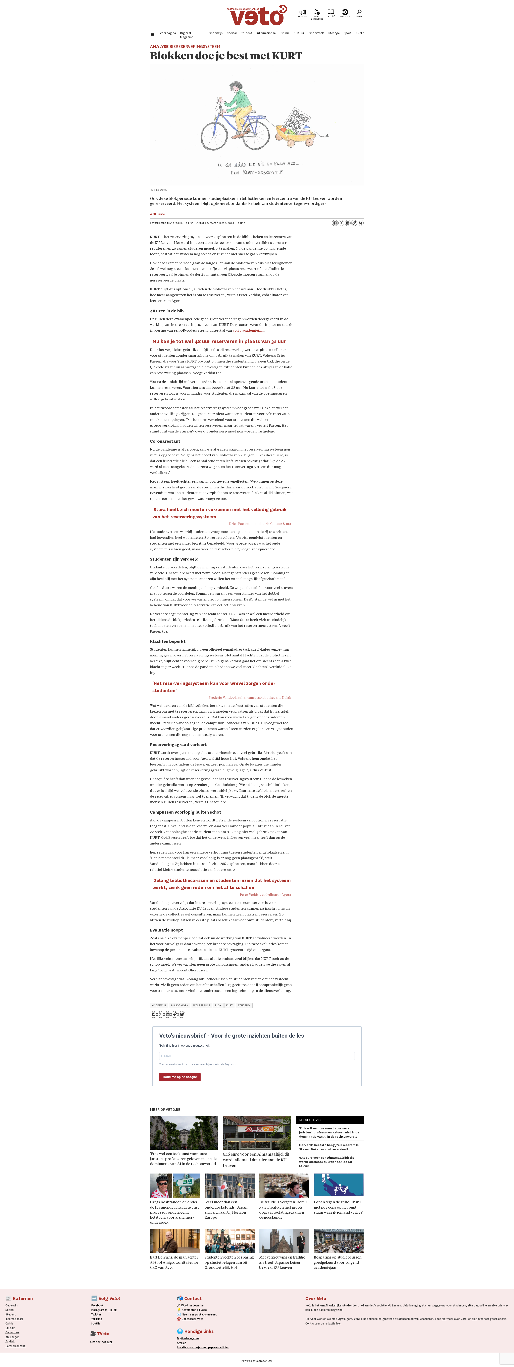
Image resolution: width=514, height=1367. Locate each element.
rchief (181, 1343)
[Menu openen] (153, 35)
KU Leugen (12, 1337)
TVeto (360, 33)
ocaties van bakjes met (193, 1347)
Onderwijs (216, 33)
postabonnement (206, 1314)
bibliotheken (179, 1005)
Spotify (95, 1323)
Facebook (97, 1305)
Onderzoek (316, 33)
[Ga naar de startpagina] (257, 15)
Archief (331, 16)
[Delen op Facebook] (335, 223)
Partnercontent (15, 1346)
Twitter (96, 1314)
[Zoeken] (359, 15)
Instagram (97, 1310)
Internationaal (266, 33)
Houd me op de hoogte (180, 1077)
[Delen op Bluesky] (361, 223)
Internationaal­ (14, 1319)
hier (444, 1319)
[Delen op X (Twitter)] (341, 223)
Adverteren (189, 1310)
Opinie (285, 33)
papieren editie (217, 1347)
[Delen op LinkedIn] (348, 223)
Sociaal (232, 33)
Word (184, 1305)
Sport (348, 33)
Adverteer (303, 16)
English (9, 1341)
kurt (229, 1005)
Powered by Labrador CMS (257, 1361)
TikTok (112, 1310)
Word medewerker (317, 17)
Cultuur (299, 33)
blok (218, 1005)
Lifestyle (334, 33)
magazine (189, 1338)
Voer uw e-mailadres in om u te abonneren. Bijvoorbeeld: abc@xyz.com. (198, 1064)
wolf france (201, 1005)
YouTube (96, 1319)
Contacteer (189, 1319)
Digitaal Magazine (186, 35)
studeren (244, 1005)
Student (246, 33)
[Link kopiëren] (354, 223)
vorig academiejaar (248, 330)
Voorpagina (168, 33)
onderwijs (159, 1005)
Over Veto (345, 16)
